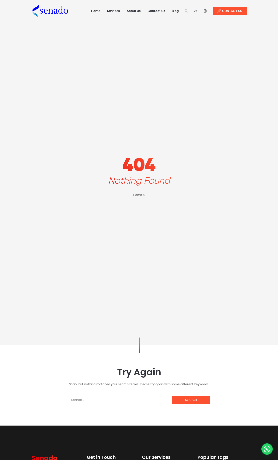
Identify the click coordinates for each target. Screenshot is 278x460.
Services (113, 11)
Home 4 (139, 195)
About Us (134, 11)
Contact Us (156, 11)
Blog (175, 11)
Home (95, 11)
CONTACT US (232, 11)
